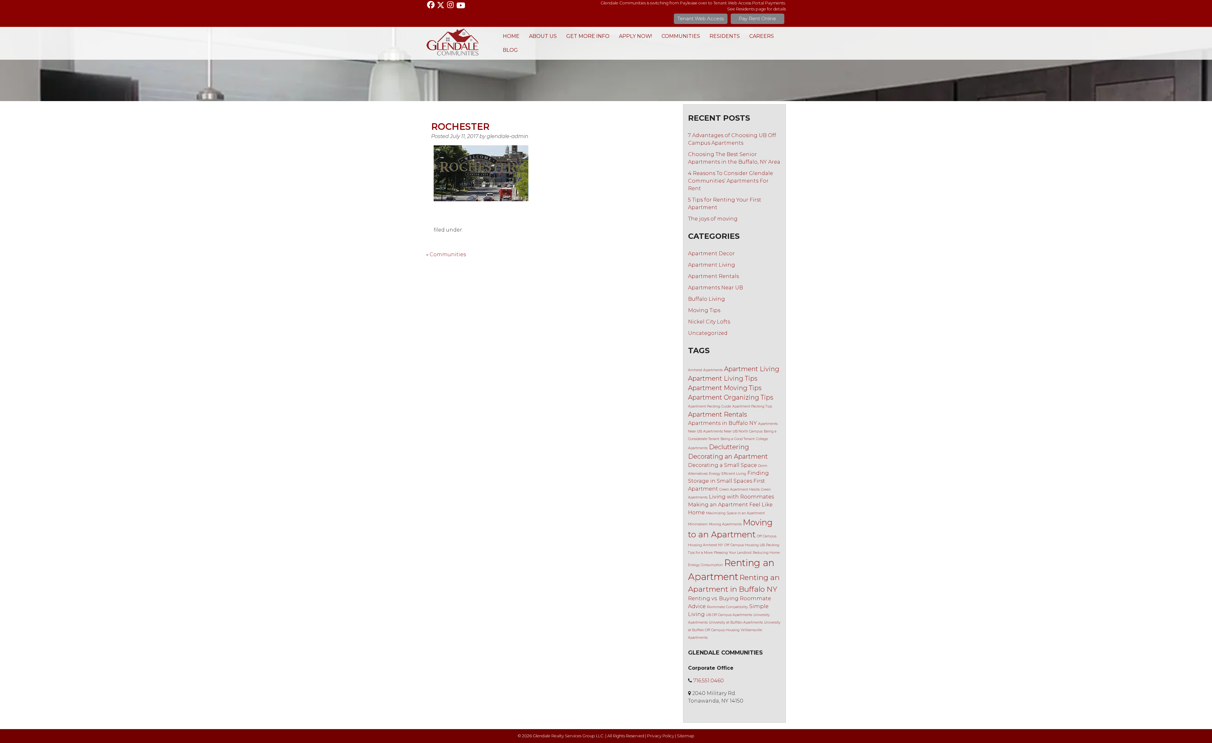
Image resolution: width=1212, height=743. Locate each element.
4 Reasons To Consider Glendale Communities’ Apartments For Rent (730, 180)
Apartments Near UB (715, 288)
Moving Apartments (725, 524)
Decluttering (729, 447)
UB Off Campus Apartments (729, 615)
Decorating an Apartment (728, 456)
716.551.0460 (708, 681)
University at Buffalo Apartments (736, 622)
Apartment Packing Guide (709, 406)
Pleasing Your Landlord (733, 553)
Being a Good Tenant (738, 439)
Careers (761, 36)
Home (511, 36)
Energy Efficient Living (727, 474)
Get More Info (587, 36)
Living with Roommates (741, 496)
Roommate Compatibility (727, 607)
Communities (681, 36)
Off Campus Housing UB (744, 545)
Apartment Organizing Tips (730, 397)
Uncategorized (708, 333)
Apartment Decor (711, 254)
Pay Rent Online (757, 18)
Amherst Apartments (705, 370)
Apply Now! (635, 36)
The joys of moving (713, 219)
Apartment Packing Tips (752, 406)
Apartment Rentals (713, 276)
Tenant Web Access (700, 18)
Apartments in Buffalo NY (722, 423)
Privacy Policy (660, 736)
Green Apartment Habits (739, 489)
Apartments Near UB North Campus (733, 431)
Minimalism (698, 524)
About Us (543, 36)
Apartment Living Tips (723, 378)
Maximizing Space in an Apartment (735, 513)
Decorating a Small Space (722, 465)
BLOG (510, 50)
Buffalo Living (706, 299)
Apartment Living (711, 265)
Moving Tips (704, 310)
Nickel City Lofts (709, 322)
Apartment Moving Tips (725, 388)
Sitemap (685, 736)
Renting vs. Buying (713, 598)
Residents (725, 36)
